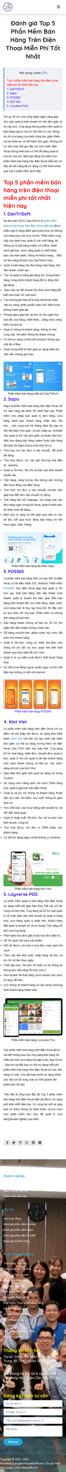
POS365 (9, 588)
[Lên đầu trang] (58, 1438)
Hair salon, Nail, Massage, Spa (21, 1291)
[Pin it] (20, 1143)
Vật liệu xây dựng (14, 1308)
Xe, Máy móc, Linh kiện (16, 1314)
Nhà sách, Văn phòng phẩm (19, 1331)
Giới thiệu (9, 1185)
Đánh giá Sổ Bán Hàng (17, 1241)
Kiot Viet (17, 738)
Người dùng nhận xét (16, 1190)
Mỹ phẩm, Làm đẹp (14, 1286)
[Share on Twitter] (14, 1143)
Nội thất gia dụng (14, 1319)
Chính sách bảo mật (15, 1196)
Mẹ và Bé (9, 1325)
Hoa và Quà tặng (13, 1336)
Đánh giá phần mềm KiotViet (20, 1224)
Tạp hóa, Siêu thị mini (16, 1274)
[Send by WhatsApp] (27, 1143)
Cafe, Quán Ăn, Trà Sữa (17, 1269)
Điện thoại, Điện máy (15, 1280)
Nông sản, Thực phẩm (16, 1297)
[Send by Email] (40, 1143)
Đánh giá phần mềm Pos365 (20, 1235)
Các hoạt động (12, 1218)
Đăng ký (13, 1441)
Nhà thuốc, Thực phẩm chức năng (23, 1303)
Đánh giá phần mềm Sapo (18, 1229)
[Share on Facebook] (7, 1143)
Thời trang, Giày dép (15, 1263)
